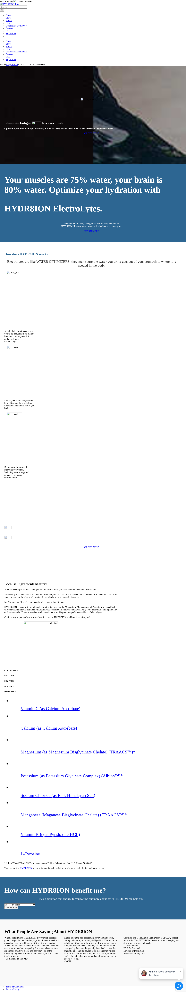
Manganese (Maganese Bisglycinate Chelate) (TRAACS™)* (74, 814)
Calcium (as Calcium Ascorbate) (49, 728)
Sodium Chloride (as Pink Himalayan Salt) (58, 795)
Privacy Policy (12, 989)
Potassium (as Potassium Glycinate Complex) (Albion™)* (72, 775)
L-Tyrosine (30, 853)
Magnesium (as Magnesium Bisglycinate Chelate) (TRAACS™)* (78, 752)
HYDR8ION (26, 868)
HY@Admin (12, 64)
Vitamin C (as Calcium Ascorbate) (50, 708)
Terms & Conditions (15, 986)
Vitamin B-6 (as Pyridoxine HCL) (50, 834)
